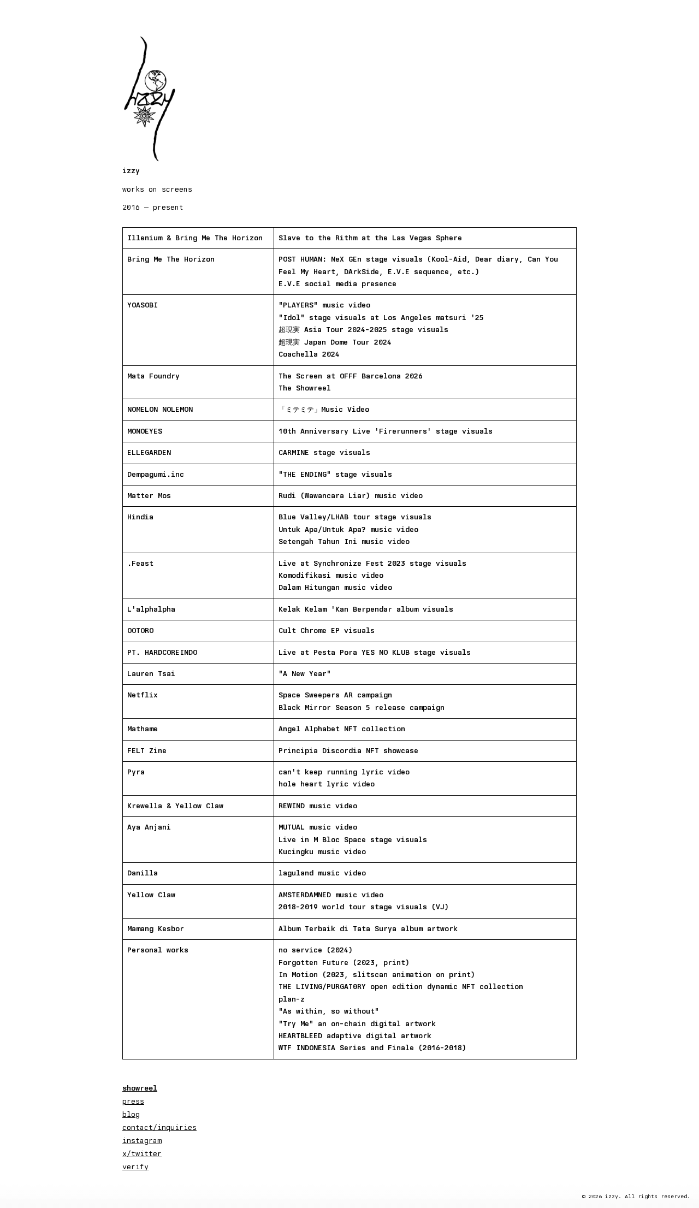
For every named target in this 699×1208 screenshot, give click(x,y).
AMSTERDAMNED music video (331, 895)
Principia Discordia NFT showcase (348, 751)
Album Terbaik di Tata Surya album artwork (368, 929)
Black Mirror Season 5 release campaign (362, 707)
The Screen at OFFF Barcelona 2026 (351, 376)
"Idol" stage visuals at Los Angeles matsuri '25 (381, 317)
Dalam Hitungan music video (335, 587)
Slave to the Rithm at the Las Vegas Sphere (370, 238)
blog (131, 1114)
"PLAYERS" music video (324, 305)
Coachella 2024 (309, 354)
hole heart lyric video (327, 784)
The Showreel (305, 388)
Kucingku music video (322, 852)
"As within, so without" (329, 1011)
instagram (142, 1140)
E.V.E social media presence (337, 284)
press (133, 1101)
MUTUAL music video (318, 827)
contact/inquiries (159, 1127)
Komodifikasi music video (331, 575)
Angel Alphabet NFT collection (342, 729)
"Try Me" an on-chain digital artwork (357, 1024)
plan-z (292, 999)
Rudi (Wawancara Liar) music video (351, 496)
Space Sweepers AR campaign (335, 695)
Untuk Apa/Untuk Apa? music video (348, 529)
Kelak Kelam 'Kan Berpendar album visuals (366, 609)
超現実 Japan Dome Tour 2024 (335, 342)
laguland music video (322, 873)
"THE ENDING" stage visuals (335, 474)
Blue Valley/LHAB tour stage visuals (355, 517)
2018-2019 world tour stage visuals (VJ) (364, 907)
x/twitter (142, 1153)
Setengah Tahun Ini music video (344, 541)
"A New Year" (305, 674)
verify (135, 1166)
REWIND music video (318, 806)
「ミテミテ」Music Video (324, 409)
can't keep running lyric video (344, 772)
